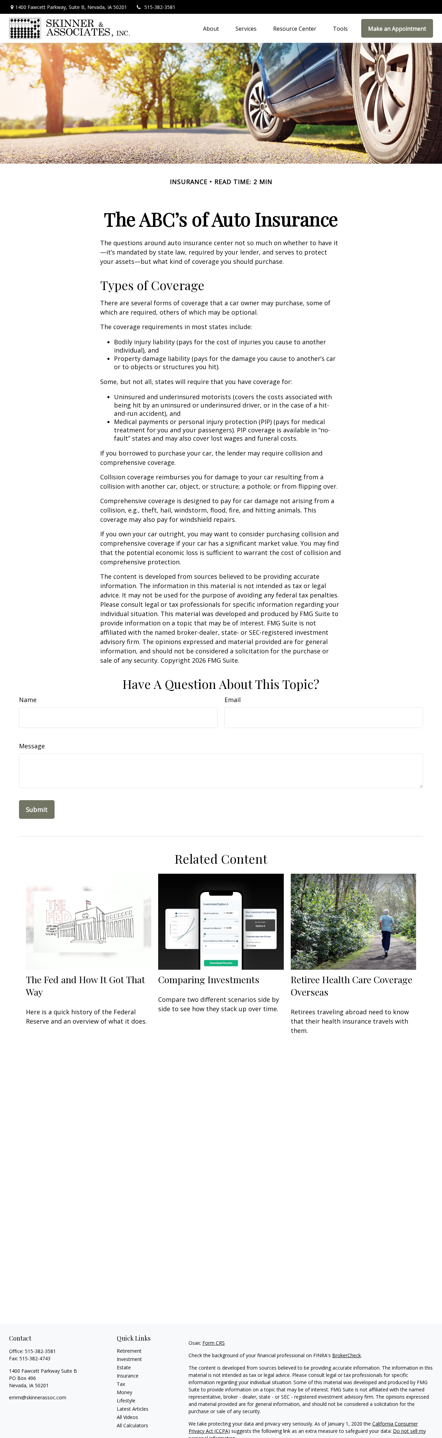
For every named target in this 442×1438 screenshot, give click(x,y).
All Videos (127, 1417)
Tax (121, 1384)
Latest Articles (132, 1409)
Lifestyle (126, 1400)
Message (32, 746)
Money (124, 1392)
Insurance (127, 1375)
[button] (211, 28)
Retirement (129, 1351)
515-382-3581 (159, 7)
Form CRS (213, 1343)
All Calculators (132, 1425)
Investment (129, 1359)
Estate (124, 1367)
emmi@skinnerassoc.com (37, 1397)
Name (28, 700)
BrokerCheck (346, 1355)
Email (232, 700)
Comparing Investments (208, 979)
